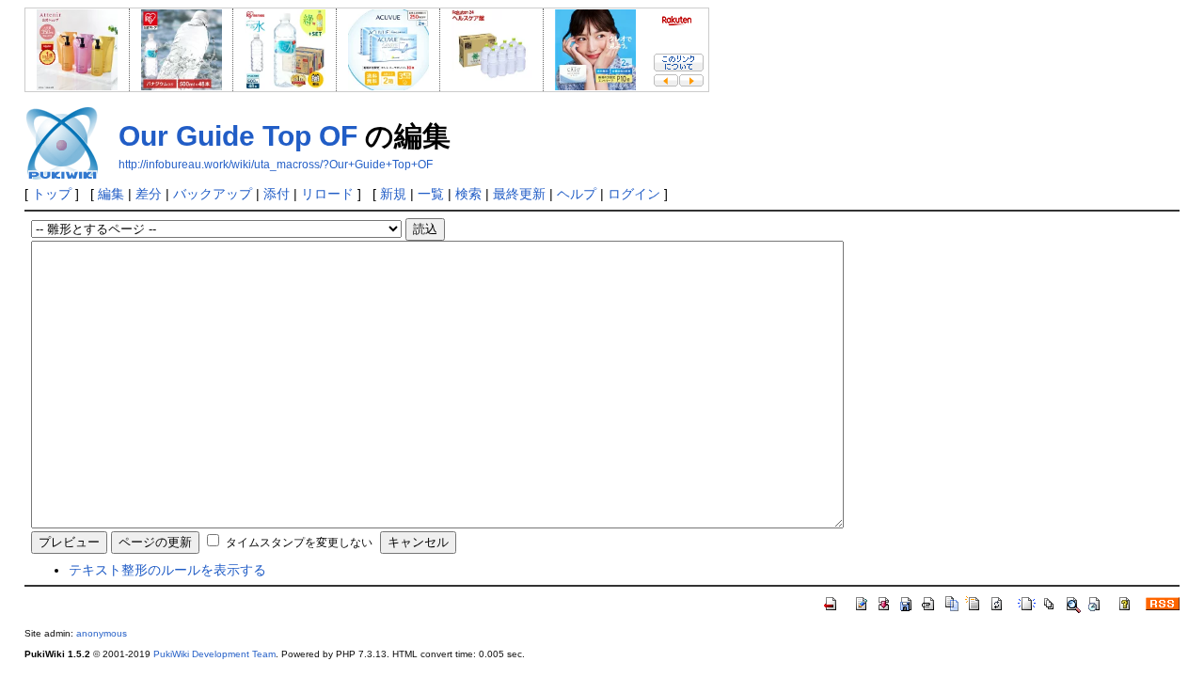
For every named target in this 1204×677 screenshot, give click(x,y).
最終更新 (519, 193)
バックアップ (212, 193)
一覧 (431, 193)
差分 (148, 193)
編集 (111, 193)
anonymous (101, 633)
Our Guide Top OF (238, 135)
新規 (393, 193)
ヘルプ (576, 193)
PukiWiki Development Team (214, 654)
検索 (468, 193)
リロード (327, 193)
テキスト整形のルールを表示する (167, 569)
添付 (276, 193)
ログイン (634, 193)
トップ (51, 193)
